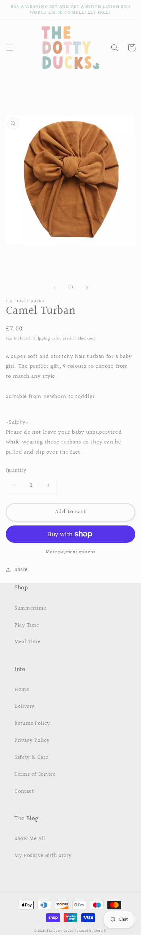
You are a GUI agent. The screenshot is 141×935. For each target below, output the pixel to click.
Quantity (16, 470)
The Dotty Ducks (60, 930)
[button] (9, 47)
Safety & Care (31, 757)
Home (21, 689)
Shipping (41, 339)
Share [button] (21, 570)
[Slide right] (87, 288)
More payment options (70, 552)
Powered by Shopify (90, 930)
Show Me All (29, 839)
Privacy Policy (32, 740)
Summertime (30, 608)
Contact (24, 791)
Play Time (26, 625)
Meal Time (27, 642)
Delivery (24, 706)
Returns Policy (32, 723)
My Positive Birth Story (43, 856)
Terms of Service (35, 774)
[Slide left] (54, 288)
